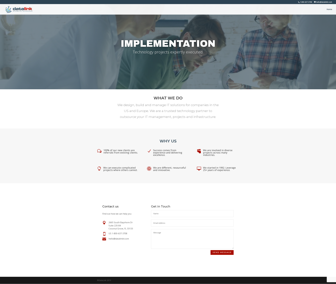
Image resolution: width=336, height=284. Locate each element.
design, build (133, 105)
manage (159, 105)
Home (329, 9)
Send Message (222, 252)
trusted (170, 111)
